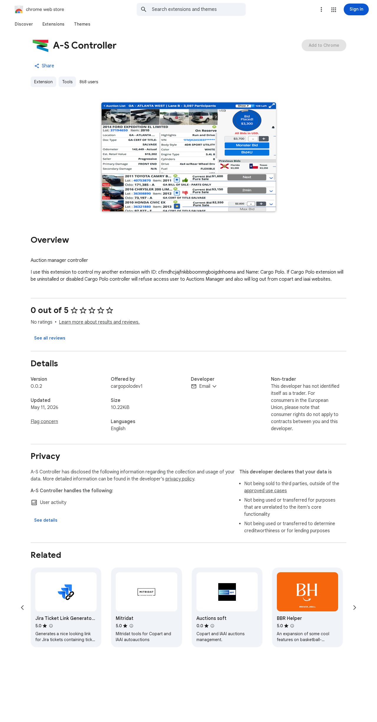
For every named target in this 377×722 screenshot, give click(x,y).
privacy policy (180, 479)
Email (204, 386)
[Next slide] (355, 607)
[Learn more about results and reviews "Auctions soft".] (212, 626)
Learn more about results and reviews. (99, 322)
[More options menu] (321, 9)
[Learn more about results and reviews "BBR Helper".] (292, 626)
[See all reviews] (50, 338)
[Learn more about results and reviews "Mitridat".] (131, 626)
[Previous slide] (22, 607)
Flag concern (44, 422)
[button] (334, 10)
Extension (43, 81)
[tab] (24, 24)
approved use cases (265, 491)
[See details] (46, 520)
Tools (67, 81)
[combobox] (199, 9)
